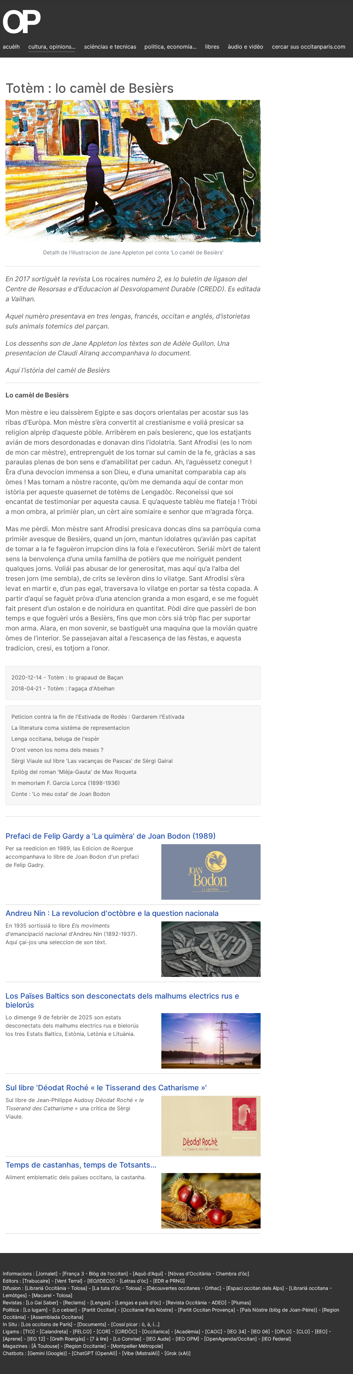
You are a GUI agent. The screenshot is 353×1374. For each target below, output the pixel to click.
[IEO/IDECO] (101, 1281)
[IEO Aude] (158, 1339)
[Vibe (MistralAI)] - (143, 1353)
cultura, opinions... (51, 46)
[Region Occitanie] (85, 1346)
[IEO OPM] (187, 1339)
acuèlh (11, 46)
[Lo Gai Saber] (42, 1302)
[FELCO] (82, 1331)
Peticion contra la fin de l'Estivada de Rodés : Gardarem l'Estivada (97, 716)
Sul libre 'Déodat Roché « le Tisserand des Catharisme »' (106, 1087)
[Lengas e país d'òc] (138, 1302)
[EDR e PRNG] (169, 1281)
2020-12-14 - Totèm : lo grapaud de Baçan (67, 677)
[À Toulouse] (45, 1346)
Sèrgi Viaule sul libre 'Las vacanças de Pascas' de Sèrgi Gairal (92, 760)
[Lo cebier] (64, 1310)
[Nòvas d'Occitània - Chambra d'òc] (208, 1273)
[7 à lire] (99, 1339)
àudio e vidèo (245, 46)
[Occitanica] (156, 1331)
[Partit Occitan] (99, 1310)
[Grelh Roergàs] (67, 1339)
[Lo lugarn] (35, 1310)
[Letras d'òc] (134, 1281)
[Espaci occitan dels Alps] (255, 1288)
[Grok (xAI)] (177, 1353)
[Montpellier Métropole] (137, 1346)
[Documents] (91, 1324)
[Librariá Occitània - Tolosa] (56, 1288)
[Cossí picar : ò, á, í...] (135, 1324)
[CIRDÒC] (126, 1331)
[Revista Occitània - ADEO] (196, 1302)
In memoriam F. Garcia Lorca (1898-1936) (65, 782)
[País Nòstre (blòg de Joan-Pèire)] (278, 1310)
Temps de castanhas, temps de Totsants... (81, 1164)
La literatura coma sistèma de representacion (70, 727)
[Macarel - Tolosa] (52, 1295)
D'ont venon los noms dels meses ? (57, 749)
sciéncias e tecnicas (110, 46)
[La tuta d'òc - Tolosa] (117, 1288)
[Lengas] (100, 1302)
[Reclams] (74, 1302)
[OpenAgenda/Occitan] (230, 1339)
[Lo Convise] (127, 1339)
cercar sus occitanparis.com (308, 46)
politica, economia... (170, 46)
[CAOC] (213, 1331)
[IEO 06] (260, 1331)
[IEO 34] (236, 1331)
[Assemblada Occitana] (57, 1317)
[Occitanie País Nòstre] (147, 1310)
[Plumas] (241, 1302)
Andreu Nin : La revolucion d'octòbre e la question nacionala (112, 913)
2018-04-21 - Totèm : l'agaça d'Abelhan (62, 688)
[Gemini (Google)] (47, 1353)
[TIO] (29, 1331)
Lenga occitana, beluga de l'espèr (55, 738)
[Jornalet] (47, 1273)
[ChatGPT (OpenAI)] (94, 1353)
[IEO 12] (36, 1339)
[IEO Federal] (276, 1339)
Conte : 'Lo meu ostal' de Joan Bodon (60, 793)
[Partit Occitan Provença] (206, 1310)
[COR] (103, 1331)
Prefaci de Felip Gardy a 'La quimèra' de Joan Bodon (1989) (111, 835)
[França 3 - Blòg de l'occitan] (95, 1273)
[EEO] (321, 1331)
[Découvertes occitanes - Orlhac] (184, 1288)
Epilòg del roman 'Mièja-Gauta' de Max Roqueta (74, 771)
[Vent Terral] (68, 1281)
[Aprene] (12, 1339)
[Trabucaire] (36, 1281)
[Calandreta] (54, 1331)
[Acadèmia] (187, 1331)
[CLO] (303, 1331)
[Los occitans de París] (46, 1324)
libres (212, 46)
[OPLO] (283, 1331)
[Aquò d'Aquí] (148, 1273)
